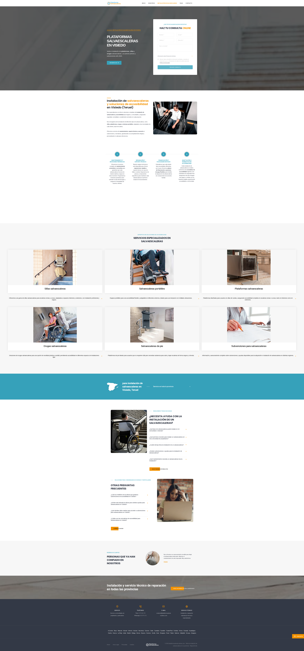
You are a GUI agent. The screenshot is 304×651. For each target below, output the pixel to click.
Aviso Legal (116, 644)
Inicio (144, 3)
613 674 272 (143, 615)
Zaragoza (193, 633)
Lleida (124, 633)
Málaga (133, 633)
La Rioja (120, 633)
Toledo (172, 633)
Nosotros (151, 3)
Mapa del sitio (193, 645)
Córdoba (176, 630)
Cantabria (156, 630)
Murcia (138, 633)
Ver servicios (113, 63)
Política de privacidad (165, 62)
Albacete (120, 630)
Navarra (143, 633)
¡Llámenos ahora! (118, 528)
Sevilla (153, 633)
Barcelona (141, 630)
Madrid (129, 633)
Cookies (132, 644)
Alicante (125, 630)
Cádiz (151, 630)
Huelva (110, 633)
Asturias (135, 630)
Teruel (167, 633)
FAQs (181, 3)
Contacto (189, 3)
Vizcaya (188, 633)
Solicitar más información (160, 469)
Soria (157, 633)
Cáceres (147, 630)
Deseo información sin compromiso (183, 588)
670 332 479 (142, 613)
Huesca (115, 633)
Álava (115, 630)
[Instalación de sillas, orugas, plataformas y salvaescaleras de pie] (152, 644)
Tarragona (162, 633)
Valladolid (182, 633)
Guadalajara (192, 630)
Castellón (162, 630)
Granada (186, 630)
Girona (180, 630)
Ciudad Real (169, 630)
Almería (130, 630)
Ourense (148, 633)
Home (108, 644)
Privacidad (124, 644)
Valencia (177, 633)
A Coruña (110, 630)
